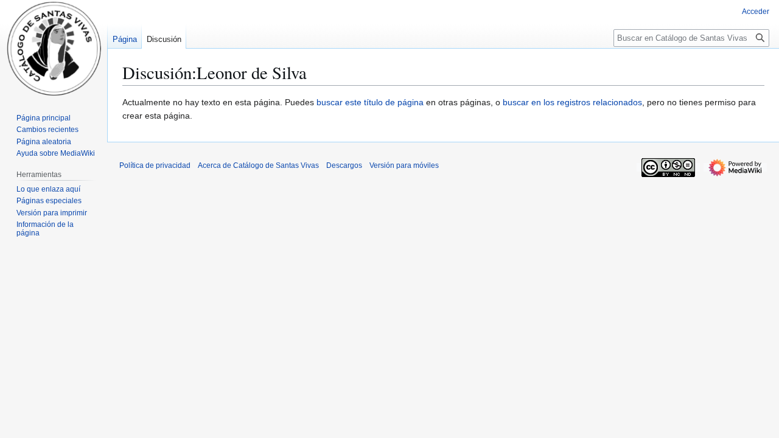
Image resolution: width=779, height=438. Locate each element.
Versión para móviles (404, 165)
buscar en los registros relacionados (572, 102)
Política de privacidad (154, 165)
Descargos (344, 165)
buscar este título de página (370, 102)
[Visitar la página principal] (53, 48)
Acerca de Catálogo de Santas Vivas (258, 165)
